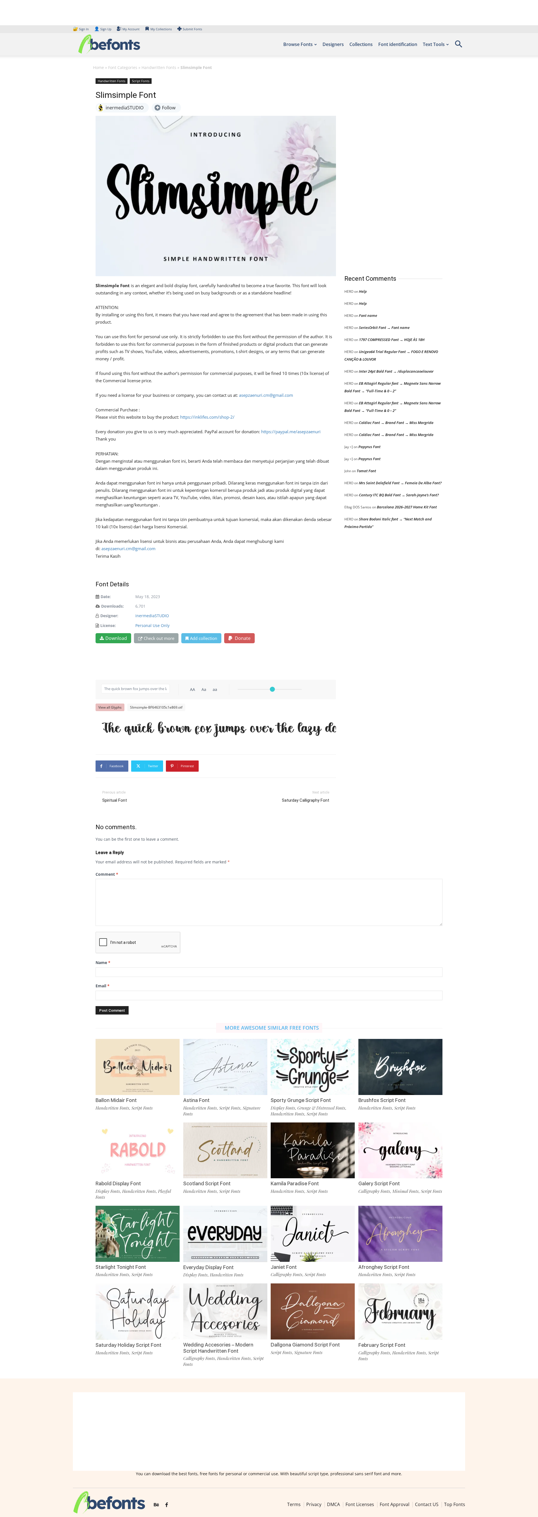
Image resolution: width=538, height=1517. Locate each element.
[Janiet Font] (313, 1233)
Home (98, 67)
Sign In (81, 29)
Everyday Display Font (208, 1267)
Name (103, 962)
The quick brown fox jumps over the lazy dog (218, 728)
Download (116, 638)
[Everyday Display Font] (225, 1233)
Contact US (427, 1504)
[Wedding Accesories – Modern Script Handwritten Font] (225, 1311)
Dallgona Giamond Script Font (305, 1345)
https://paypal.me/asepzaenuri (291, 431)
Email (103, 985)
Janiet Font (284, 1267)
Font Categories (122, 67)
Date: (106, 596)
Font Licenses (359, 1504)
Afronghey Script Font (383, 1267)
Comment (107, 874)
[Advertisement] (386, 171)
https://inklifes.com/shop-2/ (207, 417)
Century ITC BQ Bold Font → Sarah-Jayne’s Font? (399, 494)
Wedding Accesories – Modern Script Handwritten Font (218, 1348)
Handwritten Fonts (159, 67)
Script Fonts (140, 81)
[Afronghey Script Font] (400, 1233)
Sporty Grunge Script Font (301, 1100)
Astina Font (196, 1100)
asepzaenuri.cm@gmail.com (266, 395)
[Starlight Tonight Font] (138, 1233)
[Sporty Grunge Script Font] (313, 1066)
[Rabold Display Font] (138, 1149)
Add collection (203, 638)
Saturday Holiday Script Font (128, 1345)
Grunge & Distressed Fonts (321, 1108)
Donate (242, 638)
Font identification (397, 44)
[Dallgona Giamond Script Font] (313, 1311)
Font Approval (394, 1504)
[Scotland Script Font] (225, 1149)
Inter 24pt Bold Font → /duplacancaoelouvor (396, 371)
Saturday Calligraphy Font (305, 800)
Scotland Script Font (207, 1183)
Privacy (313, 1504)
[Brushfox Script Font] (400, 1066)
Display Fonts (283, 1108)
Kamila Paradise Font (295, 1183)
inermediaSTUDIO (152, 615)
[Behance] (156, 1505)
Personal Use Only (152, 625)
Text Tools (434, 44)
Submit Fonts (192, 29)
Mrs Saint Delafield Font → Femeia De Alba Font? (400, 482)
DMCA (333, 1504)
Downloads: (112, 606)
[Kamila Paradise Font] (313, 1149)
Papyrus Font (369, 446)
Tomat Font (366, 470)
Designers (333, 44)
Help (363, 291)
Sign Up (103, 29)
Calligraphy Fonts (374, 1191)
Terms (294, 1504)
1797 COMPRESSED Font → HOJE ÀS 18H (392, 339)
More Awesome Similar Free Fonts (272, 1027)
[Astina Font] (225, 1066)
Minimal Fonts (405, 1191)
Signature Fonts (308, 1352)
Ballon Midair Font (116, 1100)
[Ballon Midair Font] (138, 1066)
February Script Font (381, 1345)
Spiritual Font (114, 800)
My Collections (161, 29)
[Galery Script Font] (400, 1149)
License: (108, 625)
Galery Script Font (379, 1183)
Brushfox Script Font (382, 1100)
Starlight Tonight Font (121, 1267)
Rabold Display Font (118, 1183)
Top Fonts (454, 1504)
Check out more (159, 638)
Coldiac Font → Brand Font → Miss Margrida (396, 422)
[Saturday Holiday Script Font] (138, 1311)
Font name (368, 315)
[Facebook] (166, 1505)
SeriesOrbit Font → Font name (384, 327)
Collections (361, 44)
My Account (131, 29)
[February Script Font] (400, 1311)
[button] (458, 46)
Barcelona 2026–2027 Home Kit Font (407, 506)
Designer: (109, 615)
